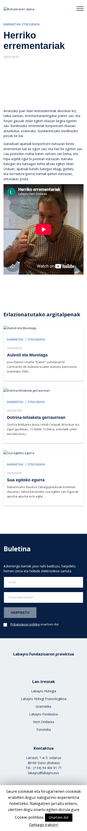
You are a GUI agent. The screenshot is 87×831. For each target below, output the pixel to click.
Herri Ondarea (43, 722)
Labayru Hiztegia (43, 691)
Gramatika (43, 706)
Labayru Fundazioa (43, 714)
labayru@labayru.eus (43, 773)
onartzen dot (34, 624)
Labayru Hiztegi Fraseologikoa (43, 699)
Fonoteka (43, 729)
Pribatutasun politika (25, 624)
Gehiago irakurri (43, 824)
